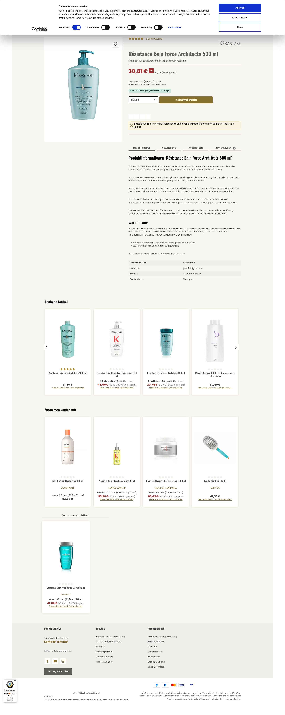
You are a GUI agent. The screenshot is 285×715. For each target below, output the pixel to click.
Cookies (152, 646)
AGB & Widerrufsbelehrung (162, 636)
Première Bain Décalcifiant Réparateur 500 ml (117, 374)
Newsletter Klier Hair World (110, 636)
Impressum (154, 656)
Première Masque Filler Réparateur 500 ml (166, 481)
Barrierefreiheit (156, 641)
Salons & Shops (156, 661)
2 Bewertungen (154, 38)
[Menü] (15, 681)
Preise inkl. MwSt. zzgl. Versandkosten (147, 84)
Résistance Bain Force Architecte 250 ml (166, 373)
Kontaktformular (56, 642)
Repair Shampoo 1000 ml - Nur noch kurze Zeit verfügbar (215, 374)
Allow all (240, 8)
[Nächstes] (236, 347)
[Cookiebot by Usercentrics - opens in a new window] (39, 29)
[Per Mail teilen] (148, 116)
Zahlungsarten (104, 651)
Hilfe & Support (104, 661)
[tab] (142, 148)
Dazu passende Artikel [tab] (74, 515)
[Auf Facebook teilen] (131, 116)
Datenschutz (155, 651)
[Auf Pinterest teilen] (142, 116)
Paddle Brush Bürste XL (215, 481)
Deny (240, 27)
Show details (175, 27)
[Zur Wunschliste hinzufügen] (115, 44)
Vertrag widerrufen (58, 671)
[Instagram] (63, 661)
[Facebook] (47, 661)
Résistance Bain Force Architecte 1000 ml (67, 373)
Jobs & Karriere (156, 666)
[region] (83, 89)
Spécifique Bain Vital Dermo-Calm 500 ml (66, 587)
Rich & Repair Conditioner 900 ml (67, 481)
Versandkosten (104, 656)
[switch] (105, 27)
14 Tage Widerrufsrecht (109, 641)
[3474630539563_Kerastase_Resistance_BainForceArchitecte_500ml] (83, 89)
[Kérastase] (230, 44)
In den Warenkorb (186, 100)
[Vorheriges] (47, 347)
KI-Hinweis (48, 696)
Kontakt (100, 646)
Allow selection (240, 17)
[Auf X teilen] (136, 116)
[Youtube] (55, 661)
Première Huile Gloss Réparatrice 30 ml (117, 481)
